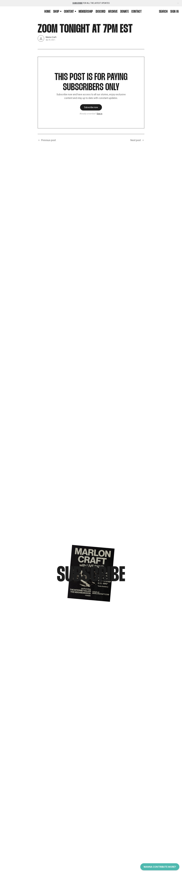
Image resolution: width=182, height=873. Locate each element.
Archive (113, 11)
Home (47, 11)
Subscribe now (91, 107)
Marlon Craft (51, 37)
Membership (86, 11)
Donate (124, 11)
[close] (178, 3)
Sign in (174, 11)
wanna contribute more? (160, 866)
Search (163, 11)
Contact (136, 11)
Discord (101, 11)
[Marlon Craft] (41, 38)
